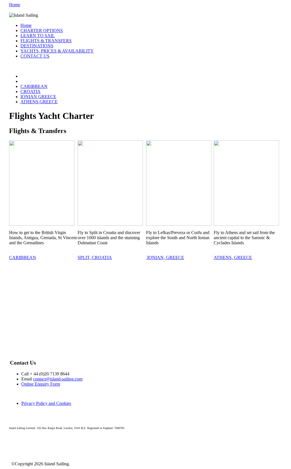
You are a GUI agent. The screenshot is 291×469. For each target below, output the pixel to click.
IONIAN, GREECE (165, 257)
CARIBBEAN (33, 86)
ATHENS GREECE (39, 101)
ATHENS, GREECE (233, 257)
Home (14, 4)
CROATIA (30, 91)
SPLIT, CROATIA (95, 257)
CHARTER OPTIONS (41, 30)
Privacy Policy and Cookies (46, 403)
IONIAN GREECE (38, 96)
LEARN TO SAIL (37, 35)
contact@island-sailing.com (57, 379)
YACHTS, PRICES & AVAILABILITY (57, 51)
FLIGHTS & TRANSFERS (46, 40)
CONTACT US (34, 56)
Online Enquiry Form (40, 384)
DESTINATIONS (36, 45)
